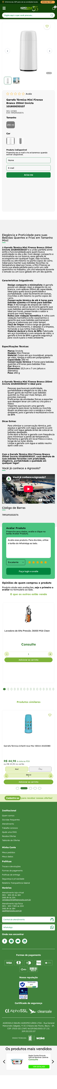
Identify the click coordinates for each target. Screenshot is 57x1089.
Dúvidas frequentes (11, 819)
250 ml (10, 124)
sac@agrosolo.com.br (12, 910)
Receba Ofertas (9, 836)
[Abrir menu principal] (4, 8)
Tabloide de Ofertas (11, 840)
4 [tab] (35, 788)
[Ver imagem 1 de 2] (7, 80)
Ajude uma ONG (9, 832)
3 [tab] (30, 788)
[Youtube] (17, 941)
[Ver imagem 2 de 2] (16, 80)
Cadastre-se (12, 798)
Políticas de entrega (11, 874)
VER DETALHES (39, 1067)
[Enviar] (52, 15)
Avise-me (28, 175)
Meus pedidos (8, 852)
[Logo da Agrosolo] (29, 8)
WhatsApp (8, 927)
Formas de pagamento (12, 870)
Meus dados (7, 856)
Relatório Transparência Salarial (16, 883)
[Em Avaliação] (23, 993)
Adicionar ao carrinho (28, 660)
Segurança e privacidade (13, 879)
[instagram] (11, 941)
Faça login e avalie (28, 571)
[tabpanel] (28, 55)
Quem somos (8, 815)
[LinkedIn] (24, 941)
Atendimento (8, 824)
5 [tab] (39, 788)
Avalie (29, 94)
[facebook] (4, 941)
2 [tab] (24, 788)
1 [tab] (17, 788)
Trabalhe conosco (10, 828)
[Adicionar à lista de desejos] (47, 26)
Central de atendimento (14, 919)
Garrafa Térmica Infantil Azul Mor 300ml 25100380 (27, 746)
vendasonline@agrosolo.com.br (16, 899)
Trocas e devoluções (11, 866)
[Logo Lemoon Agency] (28, 1038)
